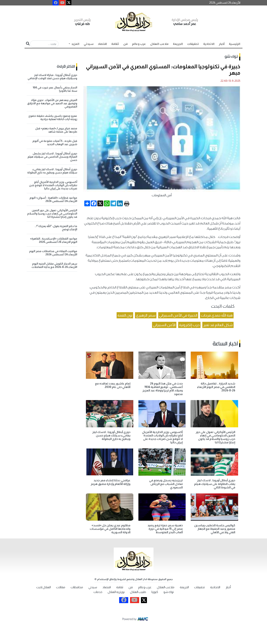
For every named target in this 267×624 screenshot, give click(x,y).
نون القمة (125, 315)
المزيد (75, 43)
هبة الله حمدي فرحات (217, 315)
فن (125, 43)
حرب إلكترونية (189, 325)
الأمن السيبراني (164, 325)
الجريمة (178, 43)
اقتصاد (102, 43)
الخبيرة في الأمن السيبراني (178, 315)
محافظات (77, 587)
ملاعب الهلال (159, 43)
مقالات (60, 587)
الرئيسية (234, 43)
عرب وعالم (139, 43)
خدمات (98, 592)
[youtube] (62, 2)
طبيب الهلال (138, 592)
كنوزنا (154, 592)
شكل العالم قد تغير (218, 325)
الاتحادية (209, 43)
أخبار (221, 43)
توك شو (231, 57)
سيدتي (89, 43)
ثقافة (115, 43)
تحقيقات (193, 43)
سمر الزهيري (145, 315)
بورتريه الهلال (116, 592)
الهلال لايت (43, 587)
